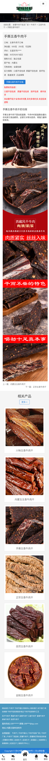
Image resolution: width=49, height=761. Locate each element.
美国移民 (42, 740)
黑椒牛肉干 (15, 716)
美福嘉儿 (34, 740)
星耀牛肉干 (24, 737)
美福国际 (5, 743)
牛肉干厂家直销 (12, 737)
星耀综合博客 (8, 740)
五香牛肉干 (32, 716)
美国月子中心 (23, 743)
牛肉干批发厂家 (34, 733)
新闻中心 (26, 708)
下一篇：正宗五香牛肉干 (35, 387)
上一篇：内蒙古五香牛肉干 (14, 384)
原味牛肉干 (6, 719)
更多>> (24, 402)
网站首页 (5, 708)
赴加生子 (13, 743)
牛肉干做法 (19, 708)
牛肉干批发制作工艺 (31, 712)
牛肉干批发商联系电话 (15, 712)
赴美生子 (18, 740)
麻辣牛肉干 (23, 716)
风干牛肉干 (6, 716)
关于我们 (40, 708)
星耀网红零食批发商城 (38, 737)
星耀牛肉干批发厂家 (21, 25)
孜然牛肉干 (15, 719)
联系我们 (33, 708)
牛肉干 (33, 25)
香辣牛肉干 (41, 716)
